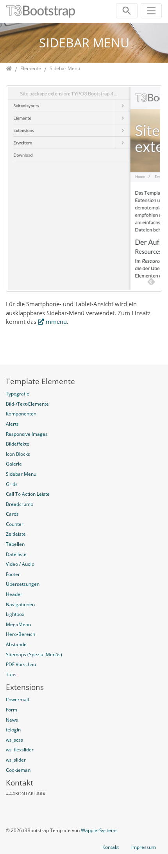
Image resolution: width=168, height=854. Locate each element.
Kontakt (110, 847)
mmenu (56, 321)
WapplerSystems (99, 830)
